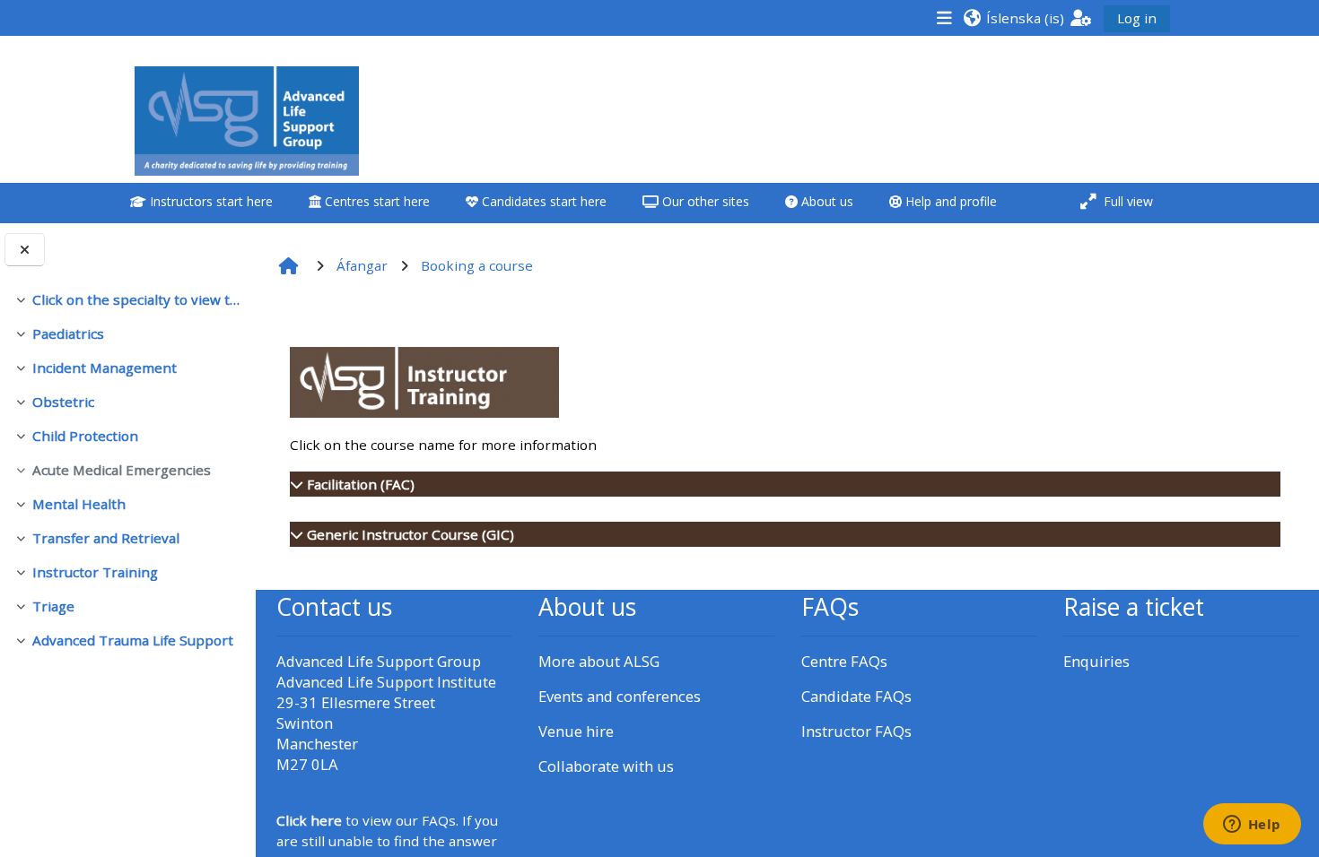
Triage (53, 606)
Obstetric (63, 402)
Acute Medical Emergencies (121, 470)
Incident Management (104, 368)
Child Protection (85, 436)
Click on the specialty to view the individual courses (136, 299)
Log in (1137, 18)
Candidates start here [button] (542, 201)
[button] (1013, 17)
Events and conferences (619, 696)
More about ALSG (599, 661)
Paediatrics (68, 333)
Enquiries (1096, 661)
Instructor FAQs (856, 731)
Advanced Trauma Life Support (132, 640)
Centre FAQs (844, 661)
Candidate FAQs (856, 696)
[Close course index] (24, 249)
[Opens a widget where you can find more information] (1251, 825)
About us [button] (825, 201)
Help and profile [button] (949, 201)
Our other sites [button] (704, 201)
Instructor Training (95, 572)
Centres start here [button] (375, 201)
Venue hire (576, 731)
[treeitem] (127, 299)
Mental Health (79, 504)
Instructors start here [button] (209, 201)
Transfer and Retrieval (105, 538)
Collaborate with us (606, 766)
